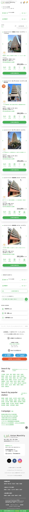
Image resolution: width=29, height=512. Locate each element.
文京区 (18, 374)
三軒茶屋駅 (12, 405)
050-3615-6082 (14, 344)
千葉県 (17, 483)
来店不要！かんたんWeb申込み (14, 359)
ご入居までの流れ (11, 467)
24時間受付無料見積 (9, 355)
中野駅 (6, 400)
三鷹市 (7, 381)
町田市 (2, 383)
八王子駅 (15, 398)
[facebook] (14, 461)
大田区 (18, 376)
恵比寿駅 (3, 405)
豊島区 (14, 377)
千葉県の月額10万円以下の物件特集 (9, 417)
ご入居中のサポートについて (19, 472)
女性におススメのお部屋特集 (7, 423)
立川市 (23, 379)
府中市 (15, 381)
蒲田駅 (15, 400)
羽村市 (2, 386)
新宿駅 (2, 398)
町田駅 (23, 398)
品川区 (10, 376)
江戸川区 (15, 379)
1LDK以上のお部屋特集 (20, 423)
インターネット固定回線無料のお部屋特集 (10, 421)
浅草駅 (11, 401)
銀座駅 (15, 401)
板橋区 (24, 377)
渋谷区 (2, 377)
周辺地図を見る (17, 453)
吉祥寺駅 (17, 403)
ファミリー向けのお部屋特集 (7, 424)
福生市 (6, 384)
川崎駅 (20, 495)
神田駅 (7, 403)
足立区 (6, 379)
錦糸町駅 (23, 400)
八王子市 (19, 379)
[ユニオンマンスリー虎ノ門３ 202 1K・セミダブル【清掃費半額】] (14, 93)
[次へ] (26, 44)
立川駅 (2, 400)
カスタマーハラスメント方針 (14, 506)
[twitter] (9, 461)
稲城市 (22, 384)
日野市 (15, 383)
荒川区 (21, 377)
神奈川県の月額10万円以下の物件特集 (9, 416)
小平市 (11, 383)
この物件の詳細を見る (14, 73)
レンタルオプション (10, 470)
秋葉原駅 (11, 400)
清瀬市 (14, 384)
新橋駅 (7, 405)
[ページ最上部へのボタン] (26, 427)
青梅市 (11, 381)
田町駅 (23, 401)
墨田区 (2, 376)
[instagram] (20, 461)
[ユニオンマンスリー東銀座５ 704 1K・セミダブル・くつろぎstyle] (14, 44)
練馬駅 (17, 405)
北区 (18, 377)
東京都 (5, 483)
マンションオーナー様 (11, 475)
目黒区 (14, 376)
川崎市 (20, 489)
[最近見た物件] (21, 2)
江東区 (6, 376)
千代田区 (3, 374)
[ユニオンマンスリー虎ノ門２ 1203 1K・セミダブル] (14, 141)
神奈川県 (9, 483)
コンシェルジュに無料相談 (22, 355)
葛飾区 (10, 379)
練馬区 (2, 379)
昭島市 (19, 381)
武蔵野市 (3, 381)
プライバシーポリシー (14, 504)
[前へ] (2, 44)
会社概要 (7, 504)
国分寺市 (24, 383)
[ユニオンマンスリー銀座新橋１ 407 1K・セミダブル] (14, 236)
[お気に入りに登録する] (4, 52)
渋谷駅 (10, 398)
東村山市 (19, 383)
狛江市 (10, 384)
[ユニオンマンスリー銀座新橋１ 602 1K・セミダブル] (14, 188)
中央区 (8, 60)
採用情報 (21, 504)
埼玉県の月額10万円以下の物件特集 (9, 419)
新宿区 (14, 374)
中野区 (6, 377)
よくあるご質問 (18, 467)
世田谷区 (22, 376)
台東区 (22, 374)
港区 (7, 109)
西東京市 (7, 386)
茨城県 (20, 483)
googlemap (9, 453)
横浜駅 (16, 495)
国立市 (2, 384)
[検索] (26, 299)
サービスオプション (18, 470)
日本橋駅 (3, 403)
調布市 (23, 381)
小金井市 (7, 383)
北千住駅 (12, 403)
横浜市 (17, 489)
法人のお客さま (19, 475)
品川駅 (19, 398)
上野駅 (19, 400)
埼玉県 (13, 483)
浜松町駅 (19, 401)
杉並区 (10, 377)
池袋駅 (6, 398)
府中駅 (2, 401)
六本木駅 (7, 401)
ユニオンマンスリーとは (9, 472)
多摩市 (18, 384)
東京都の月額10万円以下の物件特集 (9, 414)
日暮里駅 (21, 403)
